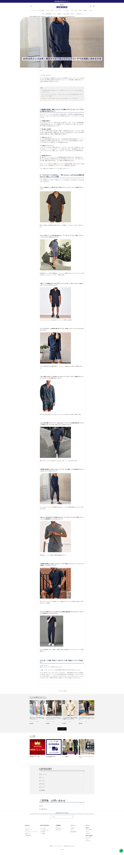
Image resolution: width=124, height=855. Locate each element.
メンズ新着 (42, 833)
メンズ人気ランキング (45, 829)
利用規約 (51, 846)
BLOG (39, 16)
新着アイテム (28, 833)
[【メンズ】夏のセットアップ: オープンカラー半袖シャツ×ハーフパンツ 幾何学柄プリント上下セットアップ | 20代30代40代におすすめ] (55, 552)
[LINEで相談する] (121, 850)
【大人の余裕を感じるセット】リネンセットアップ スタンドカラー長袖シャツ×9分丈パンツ (86, 718)
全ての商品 (42, 831)
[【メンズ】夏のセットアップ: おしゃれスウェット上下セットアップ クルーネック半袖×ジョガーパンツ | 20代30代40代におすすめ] (55, 457)
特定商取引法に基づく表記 (69, 846)
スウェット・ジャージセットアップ (86, 757)
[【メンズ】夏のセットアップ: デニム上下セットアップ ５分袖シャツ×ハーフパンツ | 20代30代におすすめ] (55, 363)
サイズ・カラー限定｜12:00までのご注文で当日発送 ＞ (62, 1)
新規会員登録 (73, 831)
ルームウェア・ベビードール (31, 831)
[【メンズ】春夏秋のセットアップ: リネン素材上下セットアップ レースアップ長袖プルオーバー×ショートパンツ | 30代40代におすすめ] (47, 411)
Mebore (27, 825)
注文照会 (72, 828)
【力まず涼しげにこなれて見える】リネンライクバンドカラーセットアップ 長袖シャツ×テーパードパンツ (53, 718)
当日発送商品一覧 (50, 756)
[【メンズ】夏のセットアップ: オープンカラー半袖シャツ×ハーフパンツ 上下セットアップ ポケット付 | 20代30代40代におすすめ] (55, 318)
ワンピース (27, 828)
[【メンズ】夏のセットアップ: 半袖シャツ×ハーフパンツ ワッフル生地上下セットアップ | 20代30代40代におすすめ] (55, 222)
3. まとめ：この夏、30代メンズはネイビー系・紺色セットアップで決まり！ (60, 98)
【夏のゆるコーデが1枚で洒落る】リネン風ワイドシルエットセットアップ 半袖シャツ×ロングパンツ (37, 718)
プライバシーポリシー (58, 846)
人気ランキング (28, 829)
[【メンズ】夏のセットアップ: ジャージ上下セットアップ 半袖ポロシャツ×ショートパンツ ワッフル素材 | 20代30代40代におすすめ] (55, 598)
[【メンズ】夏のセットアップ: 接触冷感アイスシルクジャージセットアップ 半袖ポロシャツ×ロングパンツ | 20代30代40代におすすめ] (51, 646)
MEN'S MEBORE (33, 16)
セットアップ (43, 828)
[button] (31, 6)
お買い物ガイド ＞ (59, 828)
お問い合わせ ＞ (58, 829)
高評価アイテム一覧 (34, 756)
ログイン (72, 829)
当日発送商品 (28, 835)
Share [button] (41, 70)
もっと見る (62, 728)
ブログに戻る (62, 691)
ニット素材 (65, 756)
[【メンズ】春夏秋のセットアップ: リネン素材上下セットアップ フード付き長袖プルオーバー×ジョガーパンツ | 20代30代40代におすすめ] (55, 504)
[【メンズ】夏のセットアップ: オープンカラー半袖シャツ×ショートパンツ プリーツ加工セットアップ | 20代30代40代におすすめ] (55, 270)
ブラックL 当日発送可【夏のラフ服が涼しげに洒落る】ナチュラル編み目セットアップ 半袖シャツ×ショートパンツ (70, 718)
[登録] (72, 816)
